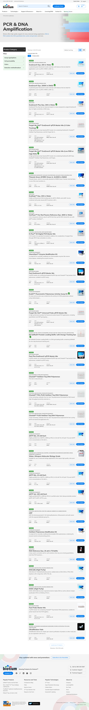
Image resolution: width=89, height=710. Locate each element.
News (67, 689)
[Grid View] (84, 50)
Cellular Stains (48, 687)
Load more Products (57, 645)
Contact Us (58, 11)
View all (51, 74)
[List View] (80, 50)
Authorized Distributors (71, 694)
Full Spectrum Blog (28, 682)
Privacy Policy (73, 702)
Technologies (14, 11)
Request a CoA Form (29, 692)
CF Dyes (47, 682)
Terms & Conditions (82, 702)
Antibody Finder (58, 6)
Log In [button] (84, 1)
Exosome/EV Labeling (50, 692)
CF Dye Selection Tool (29, 689)
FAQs (25, 685)
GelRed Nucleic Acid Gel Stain (10, 682)
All (29, 55)
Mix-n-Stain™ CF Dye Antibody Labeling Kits (11, 685)
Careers (68, 692)
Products (4, 11)
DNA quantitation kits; (19, 36)
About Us (38, 11)
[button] (81, 6)
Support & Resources (27, 11)
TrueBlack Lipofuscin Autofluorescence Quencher (12, 689)
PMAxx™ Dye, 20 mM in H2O (10, 693)
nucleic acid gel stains (31, 36)
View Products (80, 73)
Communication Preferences (62, 702)
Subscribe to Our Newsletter (60, 657)
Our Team (68, 687)
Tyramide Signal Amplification (52, 689)
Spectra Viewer (68, 11)
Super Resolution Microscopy (52, 685)
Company (68, 682)
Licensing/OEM (49, 11)
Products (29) (36, 55)
